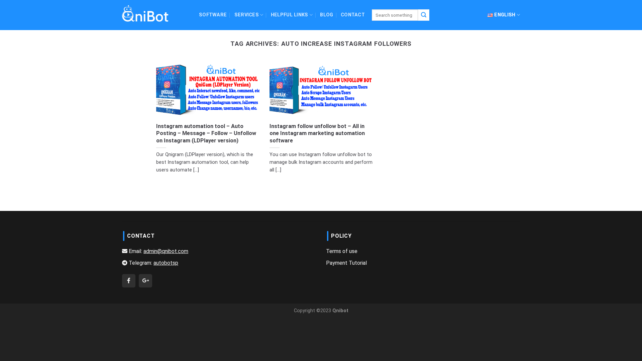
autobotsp (165, 263)
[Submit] (423, 15)
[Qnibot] (128, 280)
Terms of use (341, 251)
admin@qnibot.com (165, 251)
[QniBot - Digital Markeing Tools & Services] (145, 13)
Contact (353, 15)
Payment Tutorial (346, 263)
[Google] (145, 280)
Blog (326, 15)
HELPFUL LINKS (289, 15)
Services (246, 15)
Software (213, 15)
